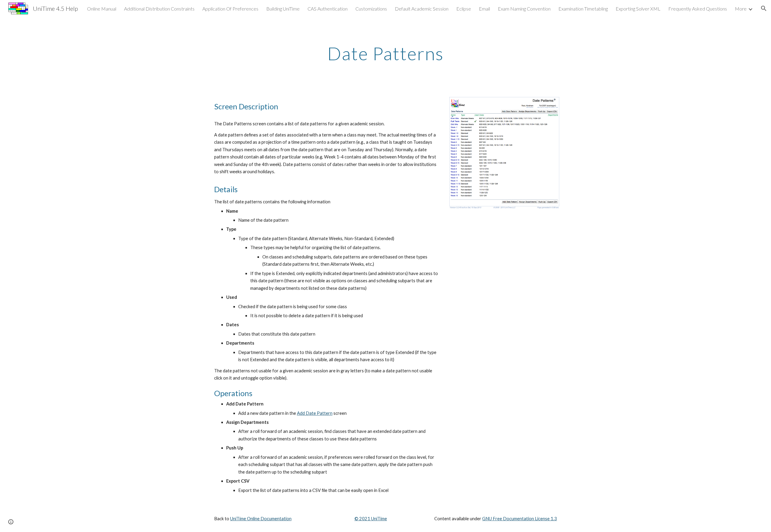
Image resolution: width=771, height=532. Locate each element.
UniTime (378, 518)
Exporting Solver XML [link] (638, 8)
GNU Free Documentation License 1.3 (519, 518)
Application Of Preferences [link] (230, 8)
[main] (385, 53)
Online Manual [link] (101, 8)
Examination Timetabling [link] (583, 8)
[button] (764, 8)
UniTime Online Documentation (261, 518)
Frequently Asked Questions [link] (697, 8)
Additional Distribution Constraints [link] (159, 8)
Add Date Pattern (314, 413)
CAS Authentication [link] (327, 8)
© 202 (360, 518)
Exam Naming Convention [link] (524, 8)
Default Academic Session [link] (421, 8)
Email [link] (484, 8)
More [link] (741, 8)
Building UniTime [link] (283, 8)
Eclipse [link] (463, 8)
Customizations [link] (371, 8)
